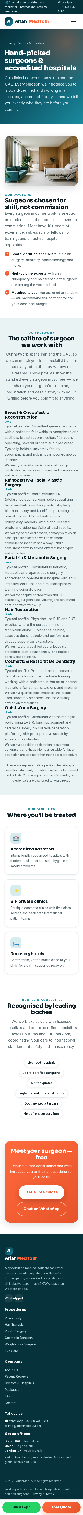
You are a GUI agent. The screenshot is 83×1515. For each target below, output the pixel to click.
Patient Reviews (16, 1376)
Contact (10, 1403)
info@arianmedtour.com (24, 1426)
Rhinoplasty (13, 1318)
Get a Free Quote (41, 1192)
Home (9, 43)
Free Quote (61, 1507)
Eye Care (11, 1351)
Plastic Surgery (16, 1331)
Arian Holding (23, 1457)
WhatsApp (9, 1298)
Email (19, 1298)
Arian (28, 21)
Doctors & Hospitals (19, 1383)
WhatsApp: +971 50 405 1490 (66, 6)
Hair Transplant (15, 1324)
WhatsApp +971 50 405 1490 (29, 1421)
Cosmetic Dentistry (19, 1338)
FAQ (8, 1396)
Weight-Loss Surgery (20, 1344)
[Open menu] (73, 21)
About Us (11, 1370)
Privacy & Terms (43, 1494)
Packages (12, 1390)
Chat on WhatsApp (41, 1209)
